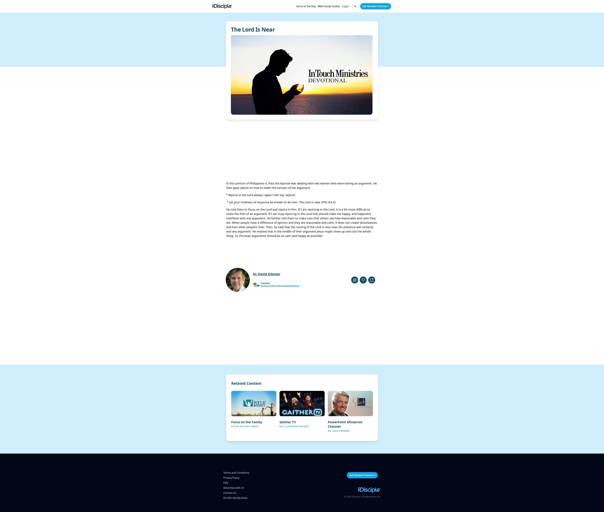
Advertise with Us (233, 488)
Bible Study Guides (329, 6)
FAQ (225, 483)
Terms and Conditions (236, 472)
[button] (355, 6)
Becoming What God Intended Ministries (280, 286)
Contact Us (229, 493)
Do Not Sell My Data (235, 498)
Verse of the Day (306, 6)
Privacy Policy (231, 477)
